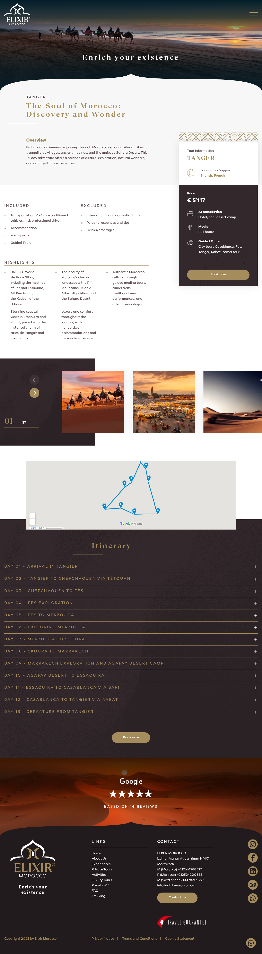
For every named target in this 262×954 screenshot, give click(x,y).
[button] (131, 793)
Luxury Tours (102, 880)
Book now (218, 275)
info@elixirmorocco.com (176, 886)
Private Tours (102, 870)
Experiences (101, 864)
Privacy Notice (103, 939)
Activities (99, 875)
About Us (99, 859)
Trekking (98, 896)
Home (96, 853)
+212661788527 (190, 870)
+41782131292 (193, 880)
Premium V (100, 886)
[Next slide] (34, 393)
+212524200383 (189, 875)
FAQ (95, 891)
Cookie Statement (179, 939)
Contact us (177, 898)
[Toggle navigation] (254, 14)
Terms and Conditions (139, 939)
